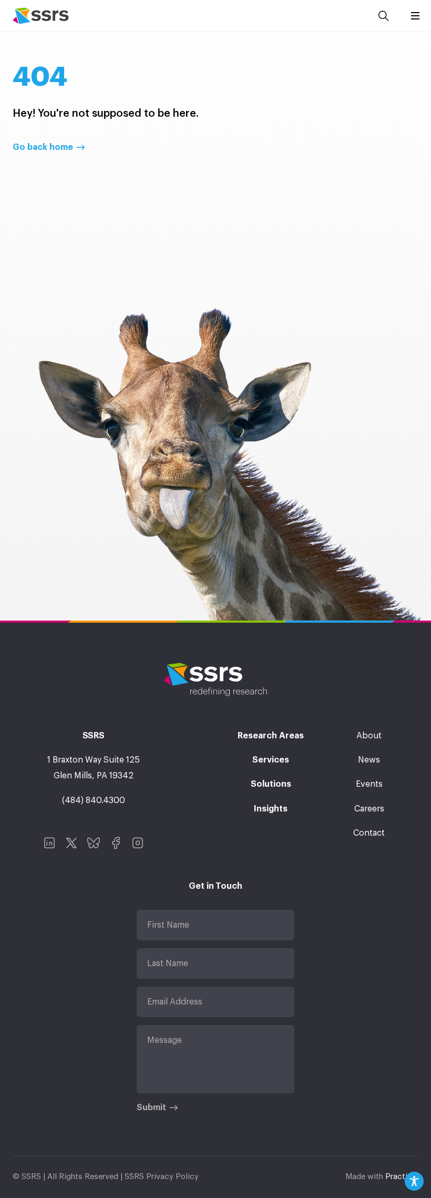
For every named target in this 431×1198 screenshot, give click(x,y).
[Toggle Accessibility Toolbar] (414, 1181)
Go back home (43, 147)
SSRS (41, 15)
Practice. (401, 1177)
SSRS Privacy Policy (162, 1177)
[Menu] (415, 16)
